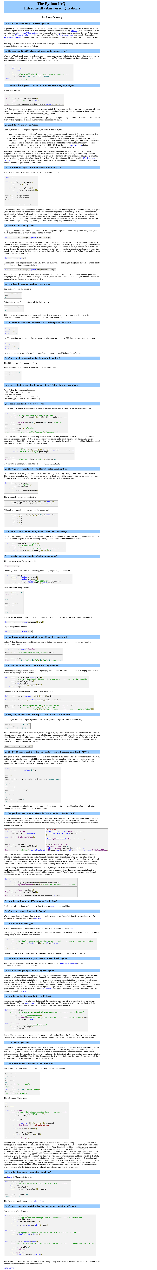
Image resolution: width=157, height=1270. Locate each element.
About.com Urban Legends (27, 33)
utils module (38, 1201)
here (24, 991)
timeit (9, 1177)
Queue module (46, 989)
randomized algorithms (73, 145)
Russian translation (66, 35)
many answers (30, 1003)
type (37, 918)
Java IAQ (74, 31)
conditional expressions (68, 963)
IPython (31, 1068)
